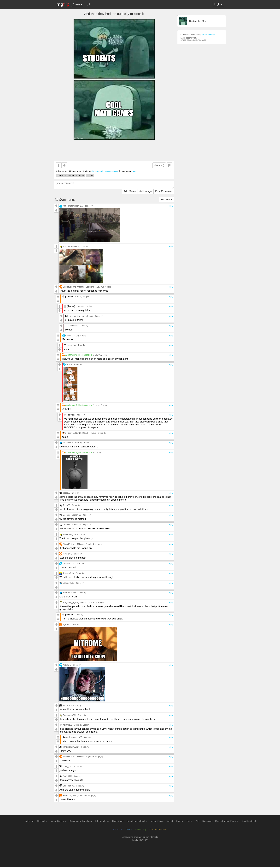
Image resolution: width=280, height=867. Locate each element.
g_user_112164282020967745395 (80, 433)
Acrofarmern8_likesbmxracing (105, 171)
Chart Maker (118, 821)
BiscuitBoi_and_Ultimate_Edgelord (78, 287)
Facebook (117, 829)
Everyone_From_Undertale (75, 795)
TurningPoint (68, 573)
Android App (140, 829)
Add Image (145, 191)
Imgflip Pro (29, 821)
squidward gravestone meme (70, 175)
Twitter (129, 829)
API (197, 821)
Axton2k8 (67, 665)
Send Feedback (249, 821)
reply (171, 206)
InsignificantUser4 (71, 246)
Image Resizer (157, 821)
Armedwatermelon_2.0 (73, 206)
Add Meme (129, 191)
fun (134, 171)
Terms (189, 821)
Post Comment (163, 191)
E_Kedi (66, 624)
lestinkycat (67, 554)
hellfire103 (67, 725)
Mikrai (68, 335)
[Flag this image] (169, 165)
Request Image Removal (226, 821)
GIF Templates (102, 821)
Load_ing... (68, 766)
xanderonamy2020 (73, 737)
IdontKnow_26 (69, 534)
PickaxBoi (67, 705)
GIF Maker (42, 821)
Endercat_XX (69, 786)
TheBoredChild (69, 593)
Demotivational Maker (137, 821)
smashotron (68, 443)
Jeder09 (66, 493)
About (170, 821)
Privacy (179, 821)
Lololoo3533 (68, 583)
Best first (165, 199)
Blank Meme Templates (81, 821)
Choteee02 (73, 326)
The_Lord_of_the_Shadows (75, 602)
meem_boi (71, 345)
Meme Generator (209, 34)
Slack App (207, 821)
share (157, 165)
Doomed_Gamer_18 (72, 515)
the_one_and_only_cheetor (81, 316)
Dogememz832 (69, 715)
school (90, 175)
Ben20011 (67, 776)
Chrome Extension (158, 829)
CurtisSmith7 (68, 563)
